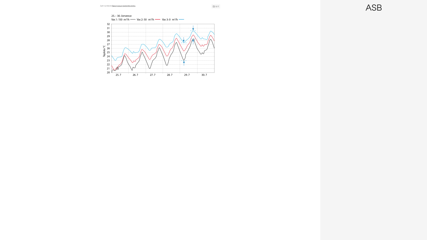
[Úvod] (373, 7)
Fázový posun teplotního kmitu (123, 6)
